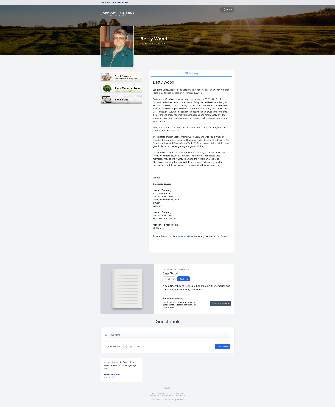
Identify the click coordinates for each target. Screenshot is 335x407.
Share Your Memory (220, 303)
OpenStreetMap (170, 399)
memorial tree (186, 236)
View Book (169, 279)
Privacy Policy (160, 395)
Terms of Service (175, 395)
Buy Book (184, 279)
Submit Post (222, 346)
